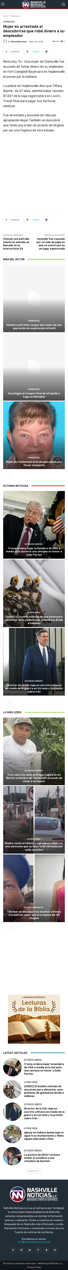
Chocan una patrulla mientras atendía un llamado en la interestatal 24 (16, 243)
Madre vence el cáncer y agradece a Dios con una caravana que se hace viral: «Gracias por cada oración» (34, 846)
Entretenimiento (33, 907)
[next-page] (10, 475)
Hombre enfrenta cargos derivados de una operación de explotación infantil (34, 326)
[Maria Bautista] (5, 41)
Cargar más (33, 1171)
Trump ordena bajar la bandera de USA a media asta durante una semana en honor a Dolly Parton (34, 551)
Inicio (5, 16)
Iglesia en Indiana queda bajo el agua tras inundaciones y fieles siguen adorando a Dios (44, 1136)
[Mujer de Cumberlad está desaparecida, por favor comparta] (34, 435)
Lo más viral (34, 612)
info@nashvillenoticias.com (34, 1242)
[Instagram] (21, 1250)
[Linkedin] (30, 1250)
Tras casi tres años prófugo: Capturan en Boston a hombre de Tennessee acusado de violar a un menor (34, 778)
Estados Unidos (34, 544)
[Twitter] (55, 1250)
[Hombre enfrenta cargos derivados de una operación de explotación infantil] (34, 298)
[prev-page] (5, 475)
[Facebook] (13, 1250)
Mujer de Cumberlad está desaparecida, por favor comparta (34, 463)
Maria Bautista (19, 42)
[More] (46, 51)
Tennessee (15, 16)
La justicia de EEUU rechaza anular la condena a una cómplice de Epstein (42, 1158)
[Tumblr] (46, 1250)
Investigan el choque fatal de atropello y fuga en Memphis (34, 395)
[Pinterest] (38, 1250)
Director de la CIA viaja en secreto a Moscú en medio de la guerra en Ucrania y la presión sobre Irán (34, 688)
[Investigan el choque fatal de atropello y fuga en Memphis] (34, 367)
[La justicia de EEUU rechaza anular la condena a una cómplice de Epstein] (12, 1156)
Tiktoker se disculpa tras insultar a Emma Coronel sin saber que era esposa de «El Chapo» (34, 915)
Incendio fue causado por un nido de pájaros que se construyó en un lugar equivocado (51, 243)
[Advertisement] (34, 173)
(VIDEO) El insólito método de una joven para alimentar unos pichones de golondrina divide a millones (34, 620)
